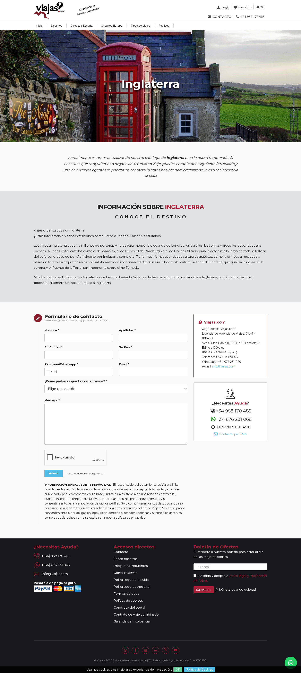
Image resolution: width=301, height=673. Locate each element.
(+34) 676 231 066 (56, 565)
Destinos (56, 25)
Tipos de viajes (140, 25)
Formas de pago (126, 593)
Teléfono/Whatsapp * (61, 364)
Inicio (39, 25)
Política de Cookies (199, 669)
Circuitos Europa (111, 25)
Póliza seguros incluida (131, 580)
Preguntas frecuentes (131, 566)
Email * (124, 364)
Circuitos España (82, 25)
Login (225, 7)
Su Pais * (125, 347)
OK (177, 669)
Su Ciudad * (53, 347)
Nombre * (51, 330)
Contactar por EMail (232, 434)
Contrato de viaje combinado (136, 614)
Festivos (163, 25)
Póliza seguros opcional (132, 587)
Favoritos (245, 7)
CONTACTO (221, 16)
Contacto (121, 552)
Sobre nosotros (125, 559)
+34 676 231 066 (233, 419)
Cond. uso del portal (129, 607)
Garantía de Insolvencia (132, 621)
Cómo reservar (125, 573)
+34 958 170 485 (252, 16)
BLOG (260, 7)
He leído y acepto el (213, 576)
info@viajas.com (223, 366)
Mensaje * (52, 400)
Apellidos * (127, 330)
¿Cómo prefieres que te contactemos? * (75, 381)
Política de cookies (128, 600)
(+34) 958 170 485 (56, 556)
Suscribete (203, 590)
